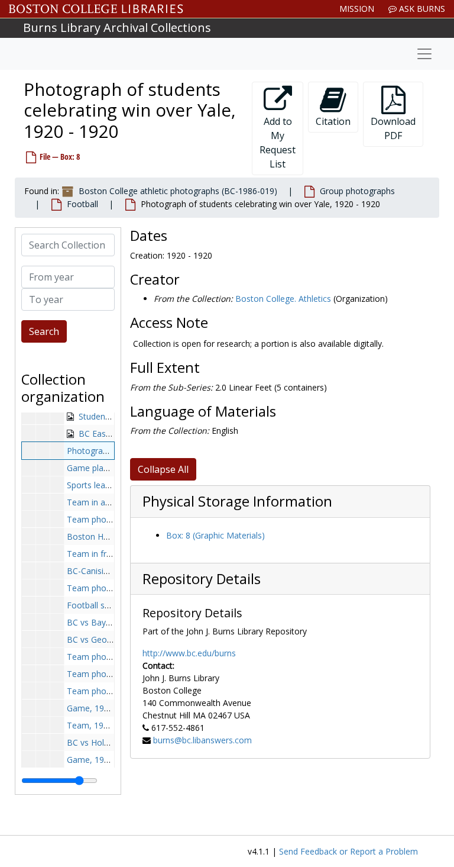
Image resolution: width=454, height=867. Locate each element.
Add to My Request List (278, 142)
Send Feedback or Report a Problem (348, 851)
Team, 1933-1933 (101, 725)
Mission (356, 8)
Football (82, 204)
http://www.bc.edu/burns (189, 653)
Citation (333, 121)
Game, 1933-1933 (101, 708)
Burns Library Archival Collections (117, 28)
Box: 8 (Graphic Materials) (215, 535)
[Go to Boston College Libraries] (96, 9)
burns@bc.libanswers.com (202, 740)
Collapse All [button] (163, 469)
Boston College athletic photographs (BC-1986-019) (178, 190)
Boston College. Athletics (283, 298)
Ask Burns (421, 8)
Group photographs (357, 190)
